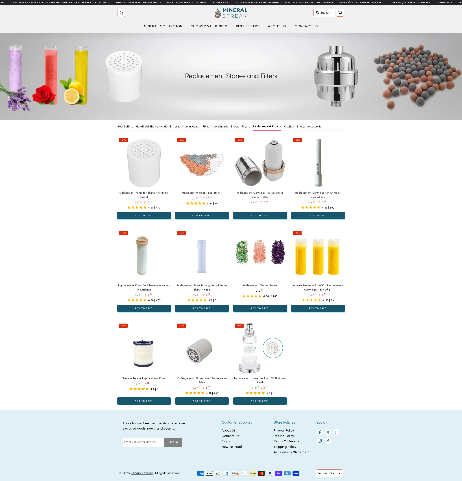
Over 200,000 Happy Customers (186, 2)
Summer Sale (221, 2)
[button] (122, 13)
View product (202, 215)
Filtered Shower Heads (185, 126)
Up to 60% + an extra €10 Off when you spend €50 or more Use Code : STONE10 (60, 2)
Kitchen (289, 126)
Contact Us (230, 436)
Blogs (226, 441)
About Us (229, 430)
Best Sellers (125, 126)
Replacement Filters (267, 126)
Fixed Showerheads (215, 126)
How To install (232, 446)
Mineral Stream (142, 473)
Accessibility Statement (292, 452)
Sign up (173, 442)
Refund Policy (284, 436)
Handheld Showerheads (151, 126)
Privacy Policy (284, 430)
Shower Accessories (310, 126)
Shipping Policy (285, 446)
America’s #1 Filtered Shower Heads (138, 2)
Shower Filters (240, 126)
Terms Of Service (286, 441)
